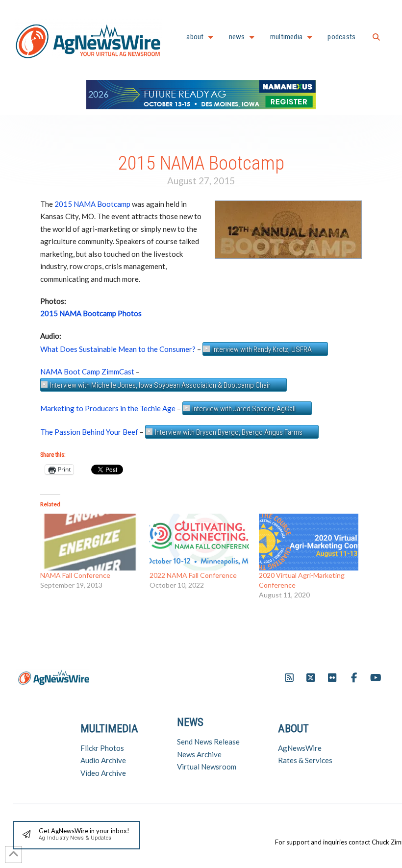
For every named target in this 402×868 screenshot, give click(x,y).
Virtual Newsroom (206, 766)
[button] (376, 37)
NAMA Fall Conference (75, 575)
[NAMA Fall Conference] (90, 542)
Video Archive (103, 773)
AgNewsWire (300, 748)
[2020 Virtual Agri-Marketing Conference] (308, 542)
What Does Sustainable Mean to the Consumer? (118, 349)
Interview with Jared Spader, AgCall (244, 408)
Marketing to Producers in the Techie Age (108, 408)
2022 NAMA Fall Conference (193, 575)
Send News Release (208, 741)
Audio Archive (103, 760)
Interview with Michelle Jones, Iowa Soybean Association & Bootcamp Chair (160, 385)
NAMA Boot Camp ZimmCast (87, 371)
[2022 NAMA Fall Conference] (199, 542)
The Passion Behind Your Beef (89, 431)
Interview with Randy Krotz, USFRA (262, 349)
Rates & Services (305, 760)
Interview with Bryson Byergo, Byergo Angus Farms (228, 432)
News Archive (199, 754)
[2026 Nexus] (201, 93)
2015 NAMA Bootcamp (92, 203)
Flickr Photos (102, 748)
